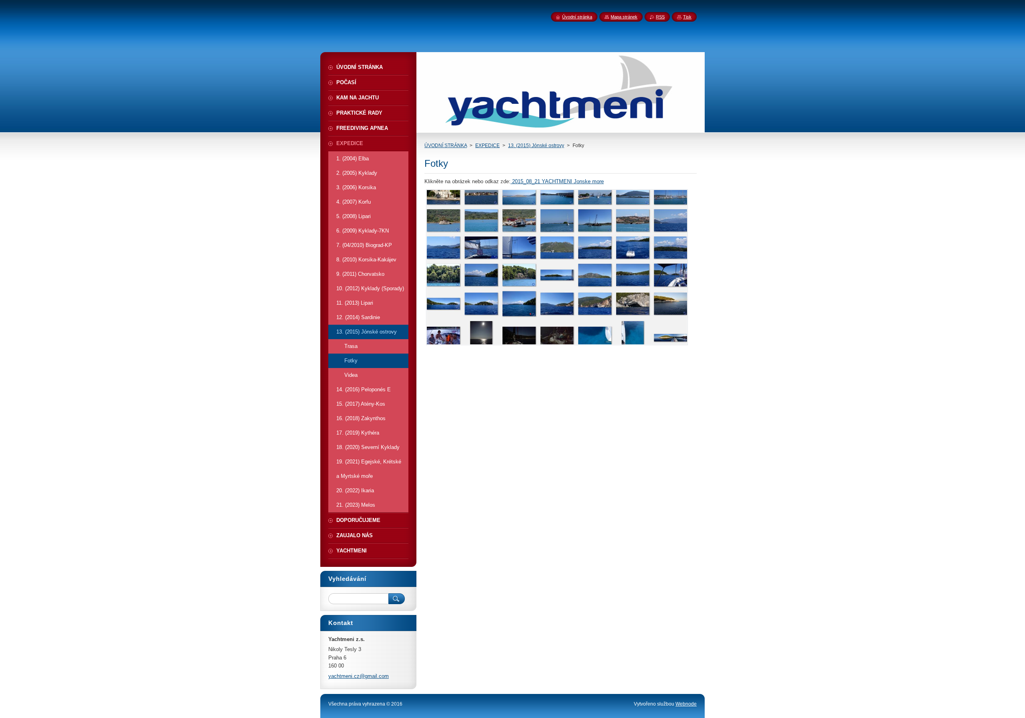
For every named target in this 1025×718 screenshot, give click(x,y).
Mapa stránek (624, 16)
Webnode (686, 704)
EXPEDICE (487, 145)
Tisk (687, 16)
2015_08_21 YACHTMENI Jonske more (557, 181)
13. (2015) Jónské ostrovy (536, 145)
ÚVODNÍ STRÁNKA (445, 145)
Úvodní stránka (577, 16)
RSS (660, 16)
